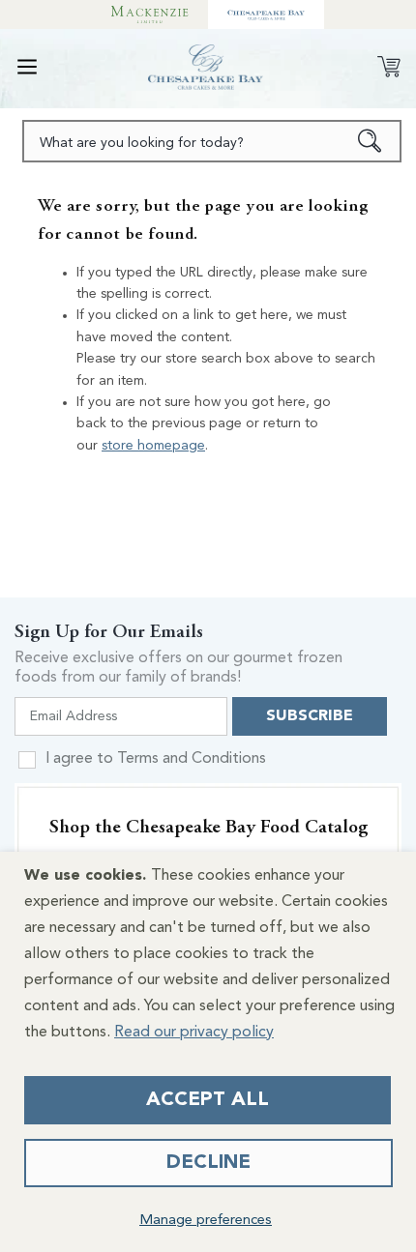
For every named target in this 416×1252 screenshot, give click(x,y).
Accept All (207, 1100)
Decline (208, 1163)
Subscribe (309, 716)
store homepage (153, 445)
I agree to (155, 759)
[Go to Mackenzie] (150, 14)
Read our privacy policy (194, 1032)
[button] (27, 66)
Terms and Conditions (191, 759)
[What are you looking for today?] (370, 141)
